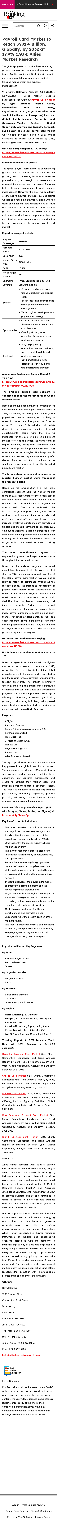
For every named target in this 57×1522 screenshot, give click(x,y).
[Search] (38, 26)
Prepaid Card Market (14, 1093)
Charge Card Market (14, 1075)
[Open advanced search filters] (45, 26)
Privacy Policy (42, 1517)
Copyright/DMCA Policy (19, 1517)
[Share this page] (53, 26)
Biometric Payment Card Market (21, 1054)
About (15, 1505)
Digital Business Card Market (20, 1136)
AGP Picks (7, 4)
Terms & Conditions (41, 1511)
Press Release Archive (33, 1505)
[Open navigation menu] (5, 26)
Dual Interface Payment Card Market (25, 1115)
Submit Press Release (17, 1511)
